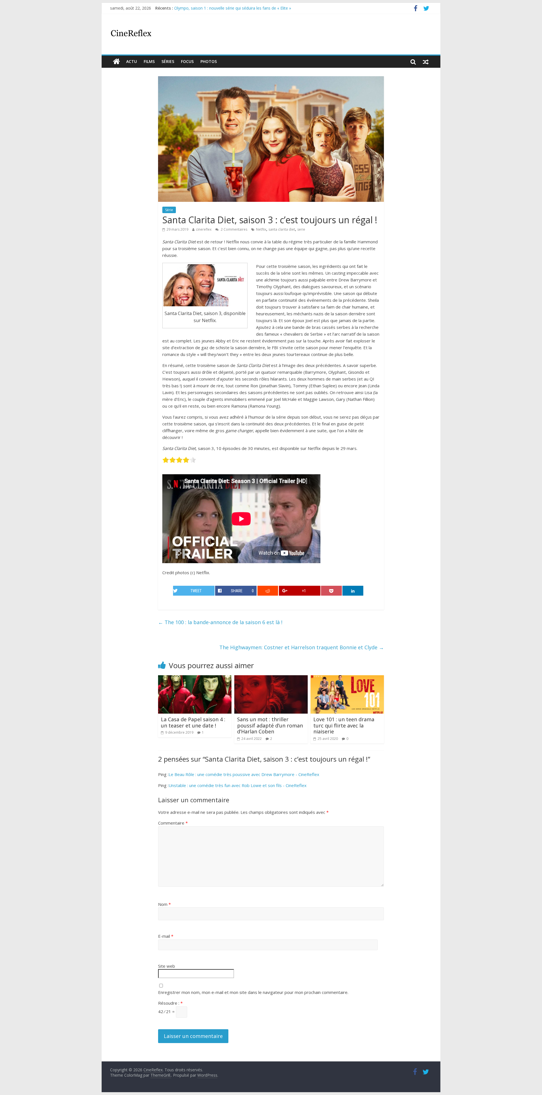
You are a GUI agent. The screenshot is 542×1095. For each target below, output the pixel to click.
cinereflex (203, 229)
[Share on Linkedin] (352, 591)
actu (131, 61)
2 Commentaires (233, 229)
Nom (164, 904)
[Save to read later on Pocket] (331, 591)
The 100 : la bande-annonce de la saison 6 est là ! (220, 622)
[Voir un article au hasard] (425, 61)
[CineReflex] (116, 61)
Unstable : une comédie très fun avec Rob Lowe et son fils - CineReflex (238, 785)
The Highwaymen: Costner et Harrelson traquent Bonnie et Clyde (301, 647)
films (149, 61)
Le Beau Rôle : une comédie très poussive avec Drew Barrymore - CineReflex (244, 774)
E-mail (165, 936)
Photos (208, 61)
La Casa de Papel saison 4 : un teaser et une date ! (193, 722)
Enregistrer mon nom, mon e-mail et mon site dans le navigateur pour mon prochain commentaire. (253, 992)
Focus (187, 61)
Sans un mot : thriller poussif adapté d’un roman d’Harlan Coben (270, 725)
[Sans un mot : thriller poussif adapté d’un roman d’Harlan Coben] (271, 679)
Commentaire (173, 823)
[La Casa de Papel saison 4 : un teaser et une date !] (194, 679)
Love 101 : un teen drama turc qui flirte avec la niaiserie (343, 725)
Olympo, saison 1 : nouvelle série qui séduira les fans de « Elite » (232, 8)
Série (169, 209)
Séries (167, 61)
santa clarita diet (281, 229)
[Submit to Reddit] (267, 591)
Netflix (261, 229)
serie (301, 229)
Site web (166, 966)
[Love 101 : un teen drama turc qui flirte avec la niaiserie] (347, 679)
